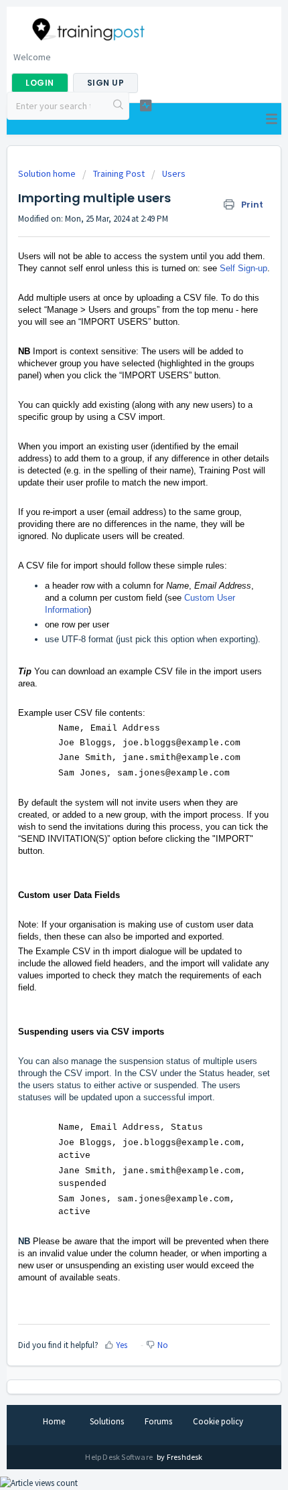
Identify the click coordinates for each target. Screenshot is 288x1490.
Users (174, 173)
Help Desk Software (119, 1457)
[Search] (119, 105)
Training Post (119, 173)
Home (54, 1421)
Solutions (107, 1421)
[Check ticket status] (145, 105)
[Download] (119, 751)
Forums (158, 1421)
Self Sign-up (243, 268)
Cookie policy (218, 1421)
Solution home (48, 173)
